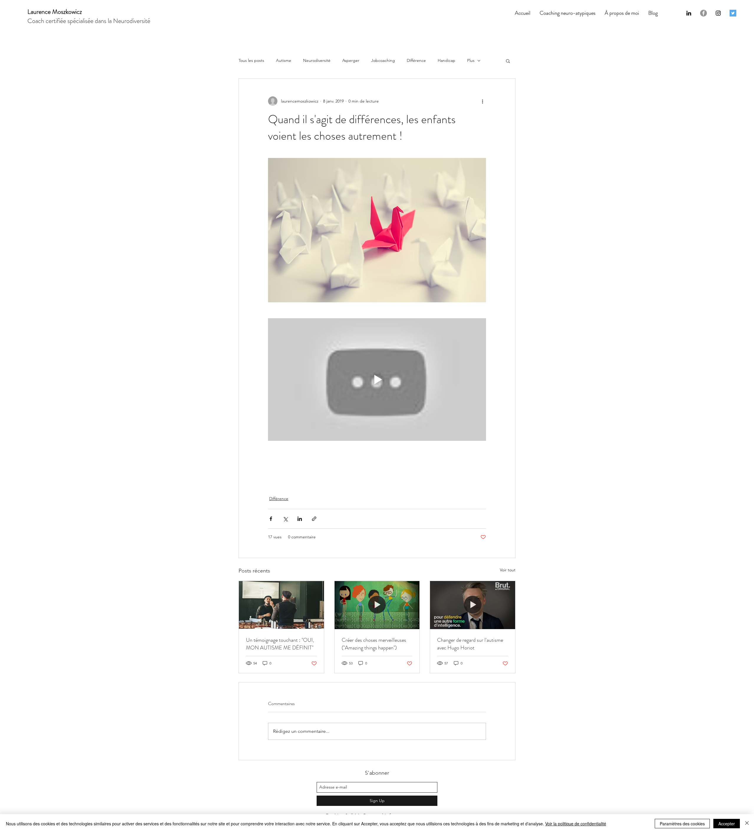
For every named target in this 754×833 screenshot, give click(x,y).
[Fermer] (746, 823)
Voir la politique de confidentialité (575, 824)
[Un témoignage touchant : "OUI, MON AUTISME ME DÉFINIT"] (281, 605)
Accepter (726, 824)
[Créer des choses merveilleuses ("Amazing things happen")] (377, 605)
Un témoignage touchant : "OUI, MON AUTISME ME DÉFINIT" (280, 643)
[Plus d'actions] (482, 101)
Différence (416, 60)
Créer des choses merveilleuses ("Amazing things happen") (374, 643)
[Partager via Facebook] (271, 519)
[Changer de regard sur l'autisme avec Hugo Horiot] (472, 605)
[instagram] (718, 13)
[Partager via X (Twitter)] (285, 519)
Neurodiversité (316, 60)
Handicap (446, 60)
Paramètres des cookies (682, 824)
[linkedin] (688, 13)
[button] (508, 60)
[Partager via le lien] (314, 519)
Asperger (350, 60)
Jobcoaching (383, 60)
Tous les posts (251, 60)
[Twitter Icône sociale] (733, 13)
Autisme (283, 60)
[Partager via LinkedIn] (299, 519)
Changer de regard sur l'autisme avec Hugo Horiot (470, 643)
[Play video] (377, 379)
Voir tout (507, 570)
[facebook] (703, 13)
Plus (470, 60)
